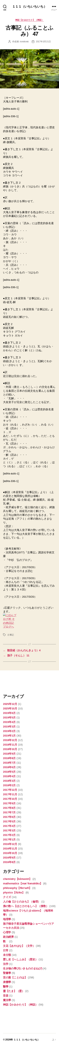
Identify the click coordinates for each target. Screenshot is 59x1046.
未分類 (7, 954)
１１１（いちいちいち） (29, 6)
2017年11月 (10, 794)
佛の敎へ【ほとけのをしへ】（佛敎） (26, 906)
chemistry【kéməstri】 (17, 878)
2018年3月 (9, 780)
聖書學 (7, 972)
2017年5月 (9, 821)
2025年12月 (10, 703)
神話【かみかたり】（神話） (29, 20)
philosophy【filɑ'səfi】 (17, 888)
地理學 (7, 919)
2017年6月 (9, 816)
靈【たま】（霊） (14, 991)
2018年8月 (9, 758)
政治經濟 (8, 936)
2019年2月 (9, 731)
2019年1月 (9, 735)
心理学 (7, 932)
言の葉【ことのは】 (15, 977)
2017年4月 (9, 825)
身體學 (7, 981)
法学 (5, 963)
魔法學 (7, 1000)
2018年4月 (9, 776)
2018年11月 (10, 744)
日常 (5, 950)
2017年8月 (9, 807)
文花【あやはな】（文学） (19, 945)
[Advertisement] (18, 681)
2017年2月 (9, 834)
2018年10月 (10, 749)
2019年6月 (9, 713)
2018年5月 (9, 771)
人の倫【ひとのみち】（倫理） (22, 901)
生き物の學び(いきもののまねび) (22, 968)
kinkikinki (24, 41)
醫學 (5, 986)
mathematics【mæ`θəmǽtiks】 (23, 883)
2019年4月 (9, 722)
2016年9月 (9, 857)
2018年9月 (9, 753)
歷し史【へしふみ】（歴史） (20, 959)
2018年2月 (9, 785)
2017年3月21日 (43, 41)
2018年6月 (9, 767)
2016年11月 (10, 848)
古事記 (10, 634)
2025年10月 (10, 708)
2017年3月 (9, 830)
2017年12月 (10, 789)
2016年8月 (9, 862)
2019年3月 (9, 726)
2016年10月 (10, 853)
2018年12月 (10, 740)
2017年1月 (9, 839)
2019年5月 (9, 717)
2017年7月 (9, 812)
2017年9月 (9, 803)
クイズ (7, 897)
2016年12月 (10, 844)
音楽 (5, 995)
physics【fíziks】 (14, 892)
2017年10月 (10, 798)
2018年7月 (9, 762)
